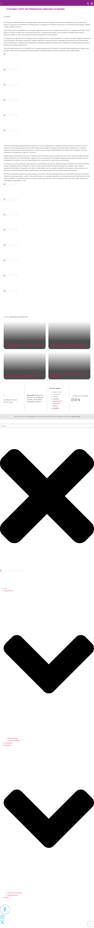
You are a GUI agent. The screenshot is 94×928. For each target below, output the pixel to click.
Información (56, 394)
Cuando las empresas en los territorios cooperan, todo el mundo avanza (25, 345)
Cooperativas (8, 743)
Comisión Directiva (13, 740)
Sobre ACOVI (57, 392)
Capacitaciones (12, 895)
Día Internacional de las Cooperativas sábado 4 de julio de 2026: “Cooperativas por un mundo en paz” (25, 376)
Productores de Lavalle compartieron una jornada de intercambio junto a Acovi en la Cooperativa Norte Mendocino (68, 375)
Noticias (55, 396)
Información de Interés (14, 893)
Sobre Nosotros (12, 738)
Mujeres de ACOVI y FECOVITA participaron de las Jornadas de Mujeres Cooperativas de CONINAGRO (68, 345)
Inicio (5, 588)
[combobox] (47, 426)
